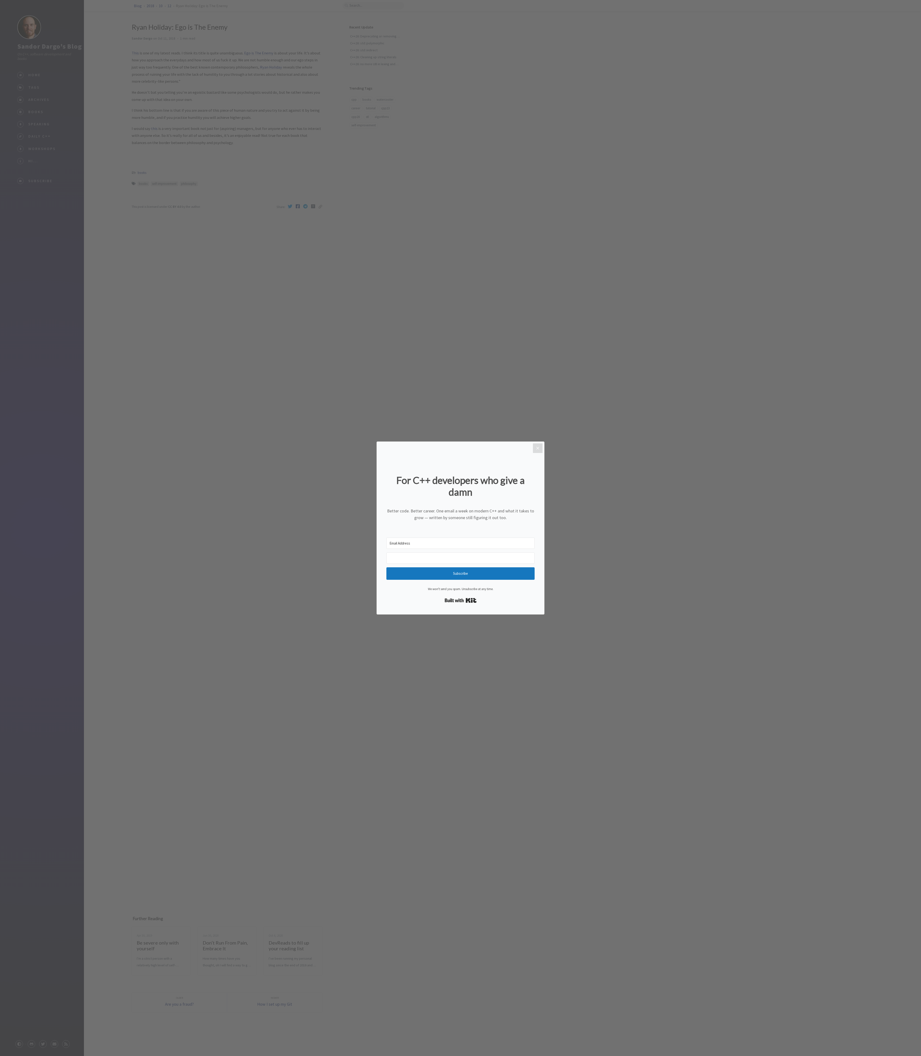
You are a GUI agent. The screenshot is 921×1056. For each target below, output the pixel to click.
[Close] (538, 448)
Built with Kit (461, 600)
